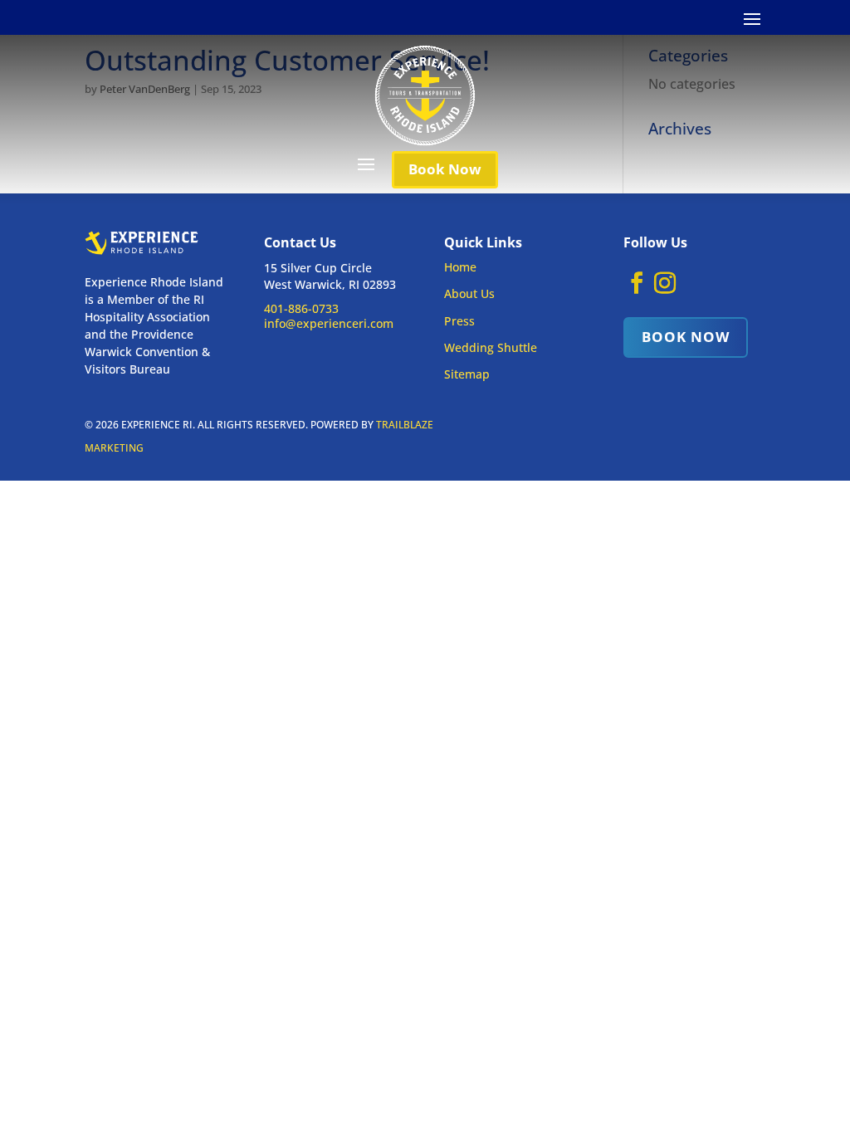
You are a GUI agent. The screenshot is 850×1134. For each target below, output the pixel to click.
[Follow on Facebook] (636, 283)
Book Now (444, 168)
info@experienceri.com (328, 323)
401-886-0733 (301, 308)
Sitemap (467, 374)
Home (460, 267)
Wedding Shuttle (490, 347)
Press (459, 321)
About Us (469, 293)
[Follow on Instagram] (664, 283)
